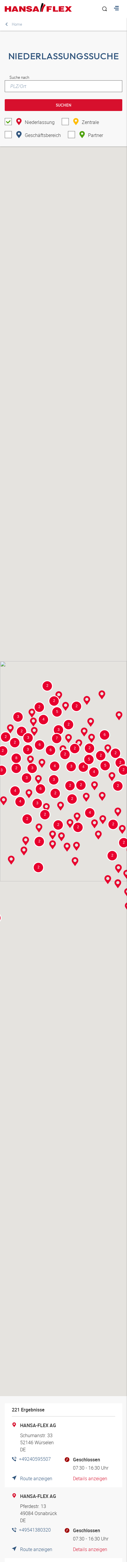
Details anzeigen (90, 1478)
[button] (42, 764)
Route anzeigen (36, 1478)
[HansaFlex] (38, 7)
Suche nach (19, 77)
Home (17, 24)
